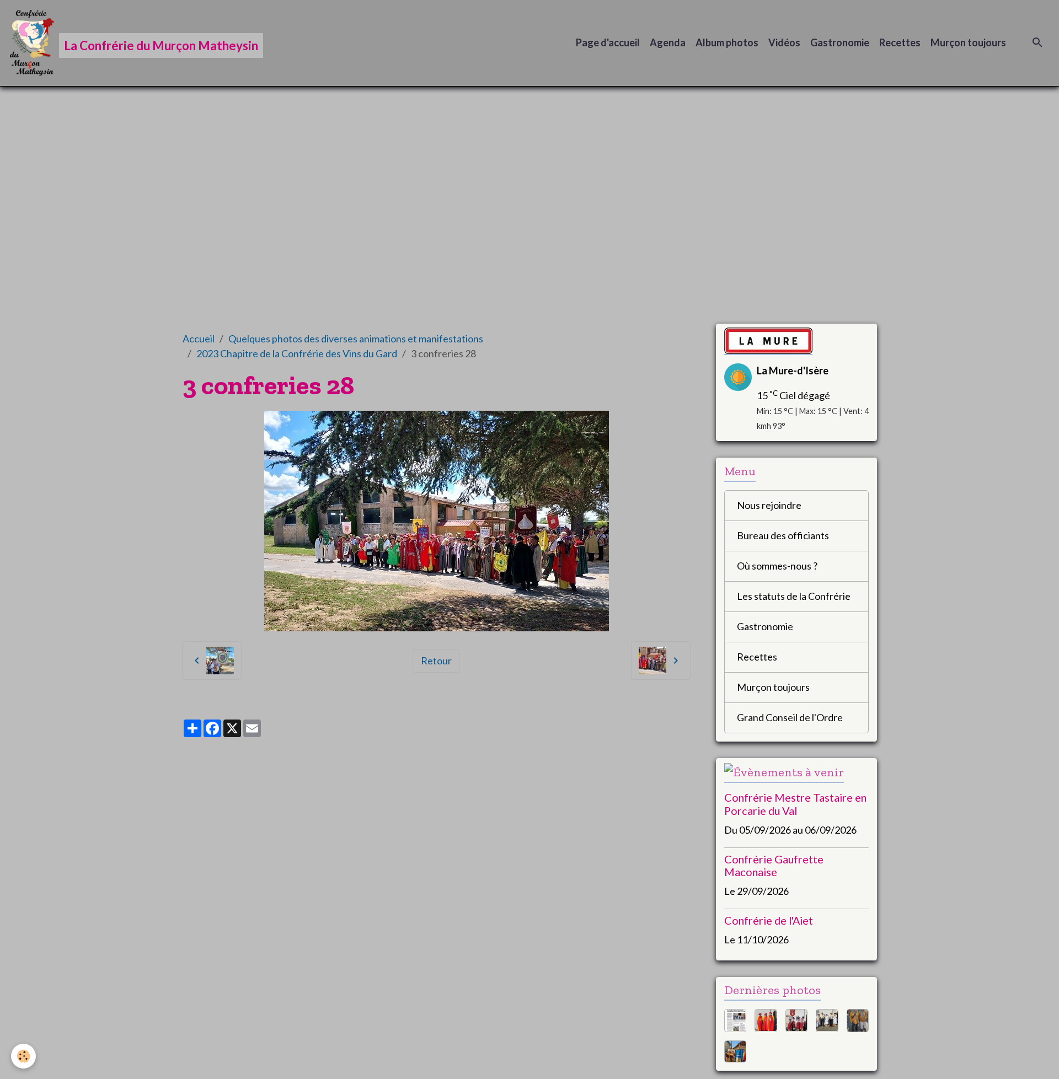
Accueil (199, 338)
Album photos (727, 42)
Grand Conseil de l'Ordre (790, 717)
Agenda (668, 42)
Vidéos (784, 42)
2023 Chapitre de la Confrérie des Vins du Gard (296, 353)
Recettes (900, 42)
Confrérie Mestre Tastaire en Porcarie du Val (795, 804)
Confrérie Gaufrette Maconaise (773, 865)
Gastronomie (839, 42)
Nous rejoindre (769, 505)
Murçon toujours (968, 42)
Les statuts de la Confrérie (794, 596)
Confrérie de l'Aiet (768, 920)
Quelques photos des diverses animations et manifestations (355, 338)
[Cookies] (23, 1056)
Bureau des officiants (783, 535)
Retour (436, 660)
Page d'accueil (608, 42)
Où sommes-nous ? (777, 566)
